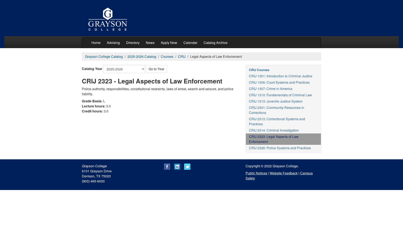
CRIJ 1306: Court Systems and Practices (279, 82)
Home (96, 42)
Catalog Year (92, 68)
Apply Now (169, 42)
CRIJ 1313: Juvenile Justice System (275, 101)
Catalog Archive (216, 42)
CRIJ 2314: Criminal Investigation (274, 130)
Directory (133, 42)
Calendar (190, 42)
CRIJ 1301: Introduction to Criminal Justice (280, 76)
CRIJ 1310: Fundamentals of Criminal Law (280, 94)
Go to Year (156, 68)
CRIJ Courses (259, 69)
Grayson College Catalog (104, 56)
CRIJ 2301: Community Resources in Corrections (276, 110)
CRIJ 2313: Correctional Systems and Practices (277, 121)
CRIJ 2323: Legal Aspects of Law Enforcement (273, 139)
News (150, 42)
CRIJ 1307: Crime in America (270, 88)
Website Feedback (284, 173)
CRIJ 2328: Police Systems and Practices (280, 147)
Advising (113, 42)
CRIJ (182, 56)
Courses (167, 56)
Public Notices (256, 173)
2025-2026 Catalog (141, 56)
